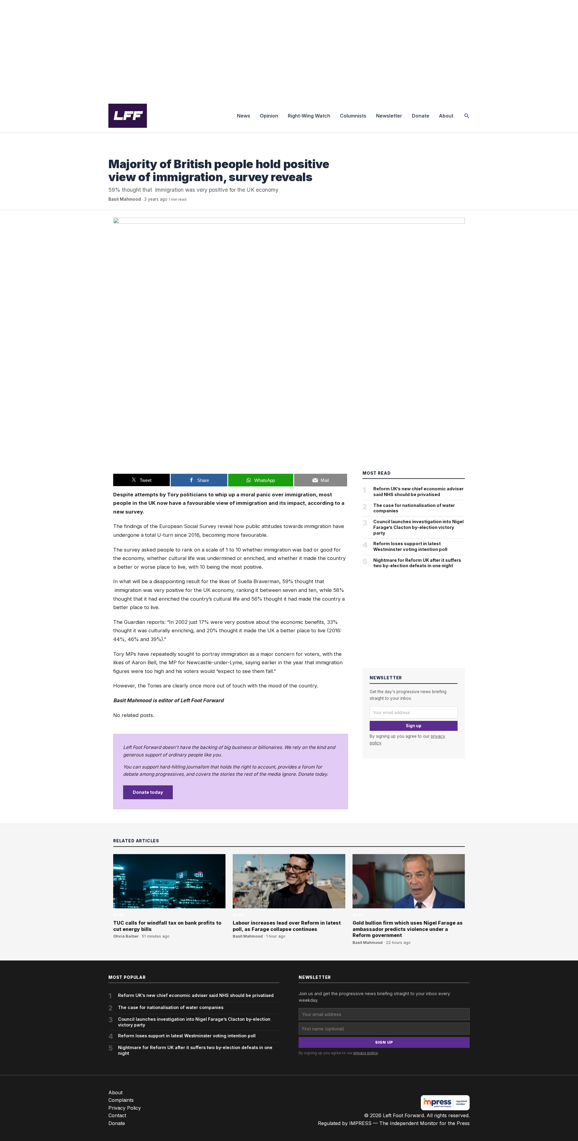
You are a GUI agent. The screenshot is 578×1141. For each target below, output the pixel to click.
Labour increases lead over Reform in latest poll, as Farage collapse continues (287, 926)
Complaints (121, 1100)
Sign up (413, 725)
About (446, 116)
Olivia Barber (125, 936)
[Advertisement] (289, 49)
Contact (117, 1115)
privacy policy (365, 1053)
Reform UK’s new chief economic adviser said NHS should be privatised (418, 491)
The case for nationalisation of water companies (414, 508)
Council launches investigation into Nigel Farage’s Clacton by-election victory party (418, 527)
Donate (420, 116)
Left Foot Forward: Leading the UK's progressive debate (127, 116)
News (243, 116)
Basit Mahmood (124, 199)
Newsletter (389, 116)
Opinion (269, 116)
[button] (467, 116)
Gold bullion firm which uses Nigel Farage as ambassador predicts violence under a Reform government (408, 929)
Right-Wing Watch (309, 116)
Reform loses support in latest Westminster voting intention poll (410, 546)
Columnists (353, 116)
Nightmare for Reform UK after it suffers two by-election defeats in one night (417, 563)
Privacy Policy (124, 1108)
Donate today (148, 792)
